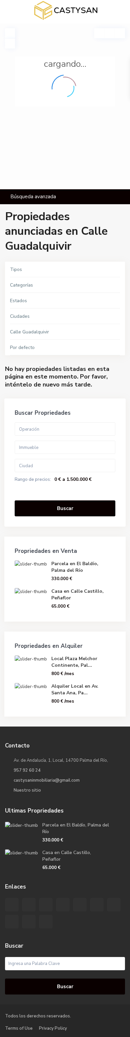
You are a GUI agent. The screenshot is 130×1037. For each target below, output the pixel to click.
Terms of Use (19, 1028)
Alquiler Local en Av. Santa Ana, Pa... (74, 689)
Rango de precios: (33, 479)
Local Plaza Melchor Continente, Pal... (74, 661)
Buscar (65, 508)
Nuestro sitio (27, 790)
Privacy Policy (53, 1028)
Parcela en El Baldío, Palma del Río (74, 567)
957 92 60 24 (27, 770)
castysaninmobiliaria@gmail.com (47, 780)
